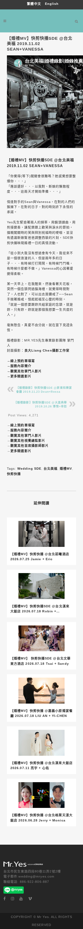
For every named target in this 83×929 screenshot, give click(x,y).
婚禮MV (66, 468)
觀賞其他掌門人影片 (26, 371)
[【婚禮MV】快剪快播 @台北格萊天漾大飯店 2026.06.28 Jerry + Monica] (41, 795)
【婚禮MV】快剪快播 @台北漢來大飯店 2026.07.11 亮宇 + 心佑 (41, 765)
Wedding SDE (29, 468)
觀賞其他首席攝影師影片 (29, 445)
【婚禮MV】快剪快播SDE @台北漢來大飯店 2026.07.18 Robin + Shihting (39, 609)
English (52, 4)
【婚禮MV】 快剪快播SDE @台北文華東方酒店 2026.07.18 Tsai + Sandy (40, 660)
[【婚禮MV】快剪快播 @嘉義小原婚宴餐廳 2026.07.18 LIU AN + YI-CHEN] (41, 691)
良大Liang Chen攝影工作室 (47, 350)
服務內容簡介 (20, 366)
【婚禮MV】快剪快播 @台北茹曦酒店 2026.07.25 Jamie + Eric (39, 556)
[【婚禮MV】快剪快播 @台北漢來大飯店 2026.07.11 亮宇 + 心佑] (41, 743)
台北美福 (50, 468)
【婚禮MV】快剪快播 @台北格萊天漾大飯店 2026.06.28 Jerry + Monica (41, 817)
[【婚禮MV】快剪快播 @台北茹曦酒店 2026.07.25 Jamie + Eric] (41, 534)
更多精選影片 (20, 376)
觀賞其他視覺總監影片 (27, 440)
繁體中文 (34, 4)
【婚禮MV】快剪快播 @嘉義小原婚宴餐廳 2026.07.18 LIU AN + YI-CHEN (41, 713)
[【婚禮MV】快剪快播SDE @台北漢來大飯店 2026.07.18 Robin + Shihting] (41, 586)
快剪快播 (14, 474)
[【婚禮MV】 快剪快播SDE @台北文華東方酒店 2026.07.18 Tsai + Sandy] (41, 638)
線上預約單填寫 (22, 361)
